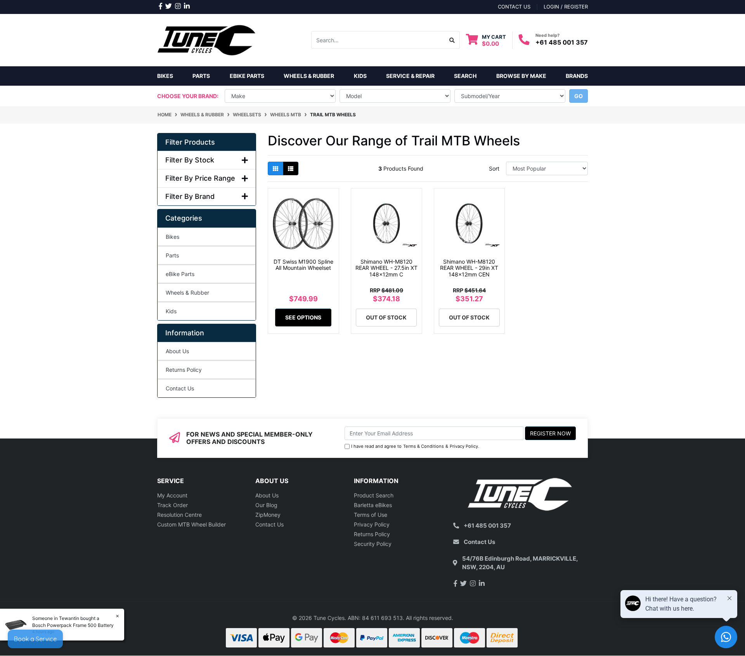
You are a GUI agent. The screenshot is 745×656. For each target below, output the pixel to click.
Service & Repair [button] (410, 76)
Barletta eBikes (373, 505)
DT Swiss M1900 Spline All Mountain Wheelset (303, 264)
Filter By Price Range (200, 178)
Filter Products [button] (190, 142)
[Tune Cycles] (206, 39)
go (578, 96)
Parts (172, 255)
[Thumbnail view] (275, 168)
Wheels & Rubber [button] (309, 76)
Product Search (373, 495)
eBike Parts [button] (247, 76)
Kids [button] (360, 76)
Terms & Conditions (423, 446)
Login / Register (566, 6)
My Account (172, 495)
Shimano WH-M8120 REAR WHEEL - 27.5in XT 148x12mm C (386, 268)
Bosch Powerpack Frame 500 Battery (73, 625)
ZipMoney (268, 514)
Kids (171, 311)
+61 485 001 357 (561, 42)
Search (465, 76)
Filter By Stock (189, 160)
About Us (177, 351)
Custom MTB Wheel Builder (191, 524)
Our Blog (266, 505)
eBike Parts (180, 274)
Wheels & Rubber (187, 292)
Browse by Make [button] (521, 76)
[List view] (290, 168)
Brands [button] (577, 76)
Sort (494, 168)
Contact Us (180, 388)
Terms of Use (370, 514)
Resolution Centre (179, 514)
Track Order (172, 505)
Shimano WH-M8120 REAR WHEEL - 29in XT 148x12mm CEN (469, 268)
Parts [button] (201, 76)
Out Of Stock (386, 317)
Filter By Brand (190, 196)
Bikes (165, 76)
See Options (303, 317)
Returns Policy (184, 369)
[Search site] (452, 40)
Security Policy (373, 543)
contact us (514, 6)
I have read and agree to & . (415, 446)
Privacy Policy (464, 446)
